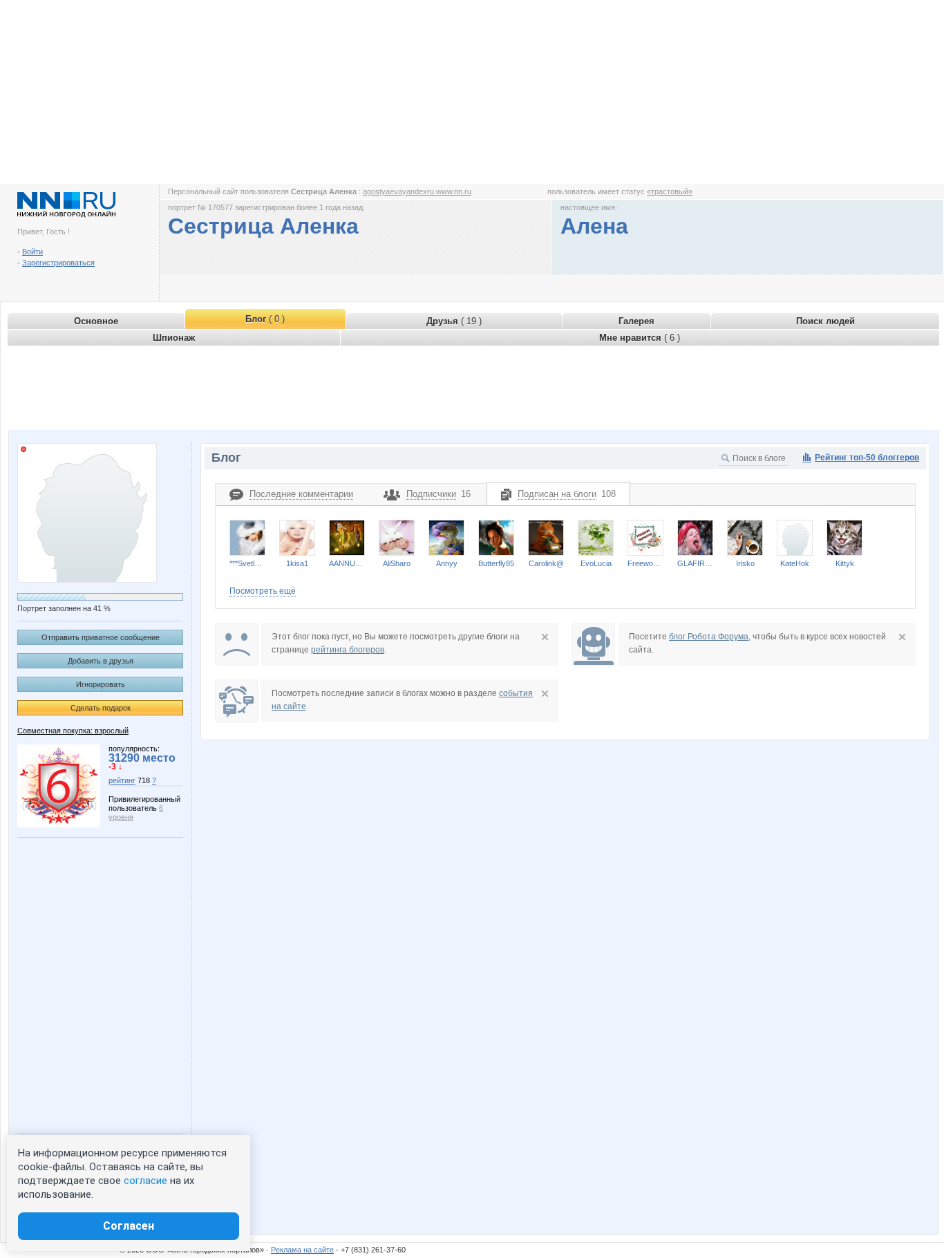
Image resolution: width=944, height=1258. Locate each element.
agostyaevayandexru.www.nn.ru (417, 191)
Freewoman (645, 563)
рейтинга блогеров (347, 650)
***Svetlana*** (247, 563)
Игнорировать (100, 684)
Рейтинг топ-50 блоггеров (867, 457)
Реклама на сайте (302, 1250)
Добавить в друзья (100, 661)
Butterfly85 (496, 563)
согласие (145, 1180)
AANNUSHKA (347, 563)
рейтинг (121, 780)
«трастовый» (669, 191)
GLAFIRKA (695, 563)
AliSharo (396, 563)
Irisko (745, 563)
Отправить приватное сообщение (100, 637)
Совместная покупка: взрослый (73, 730)
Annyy (446, 563)
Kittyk (845, 563)
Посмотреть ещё (262, 591)
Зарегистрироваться (58, 263)
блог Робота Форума (708, 636)
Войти (32, 251)
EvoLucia (596, 563)
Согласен (128, 1225)
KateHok (794, 563)
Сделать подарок (100, 708)
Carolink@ (546, 563)
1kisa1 (297, 563)
